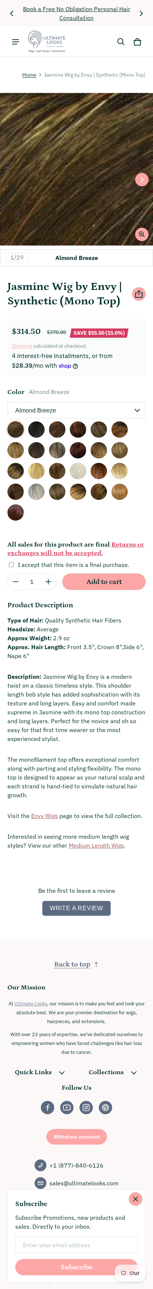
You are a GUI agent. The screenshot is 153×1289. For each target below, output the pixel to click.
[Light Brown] (78, 471)
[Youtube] (67, 1107)
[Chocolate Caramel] (78, 429)
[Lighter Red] (119, 471)
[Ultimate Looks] (46, 42)
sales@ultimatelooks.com (83, 1183)
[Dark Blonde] (36, 450)
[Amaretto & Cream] (36, 429)
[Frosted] (119, 450)
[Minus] (15, 582)
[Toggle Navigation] (15, 42)
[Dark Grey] (78, 450)
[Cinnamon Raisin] (119, 429)
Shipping (22, 346)
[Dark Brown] (57, 450)
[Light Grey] (99, 471)
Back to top (72, 964)
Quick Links (33, 1072)
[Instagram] (86, 1107)
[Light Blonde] (57, 471)
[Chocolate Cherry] (99, 429)
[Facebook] (47, 1107)
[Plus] (48, 582)
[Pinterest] (105, 1107)
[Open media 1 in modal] (76, 169)
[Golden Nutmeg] (36, 471)
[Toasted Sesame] (119, 492)
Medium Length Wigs (96, 845)
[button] (121, 42)
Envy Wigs (44, 815)
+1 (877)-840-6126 (76, 1165)
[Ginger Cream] (15, 471)
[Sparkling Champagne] (99, 492)
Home (29, 74)
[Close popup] (135, 1199)
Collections (106, 1072)
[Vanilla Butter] (15, 512)
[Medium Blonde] (15, 492)
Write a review (76, 908)
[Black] (57, 429)
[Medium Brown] (36, 492)
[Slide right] (141, 13)
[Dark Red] (99, 450)
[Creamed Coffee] (15, 450)
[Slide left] (11, 13)
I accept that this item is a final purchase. (73, 564)
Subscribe (77, 1267)
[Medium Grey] (57, 492)
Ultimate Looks (30, 1003)
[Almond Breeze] (15, 429)
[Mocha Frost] (78, 492)
